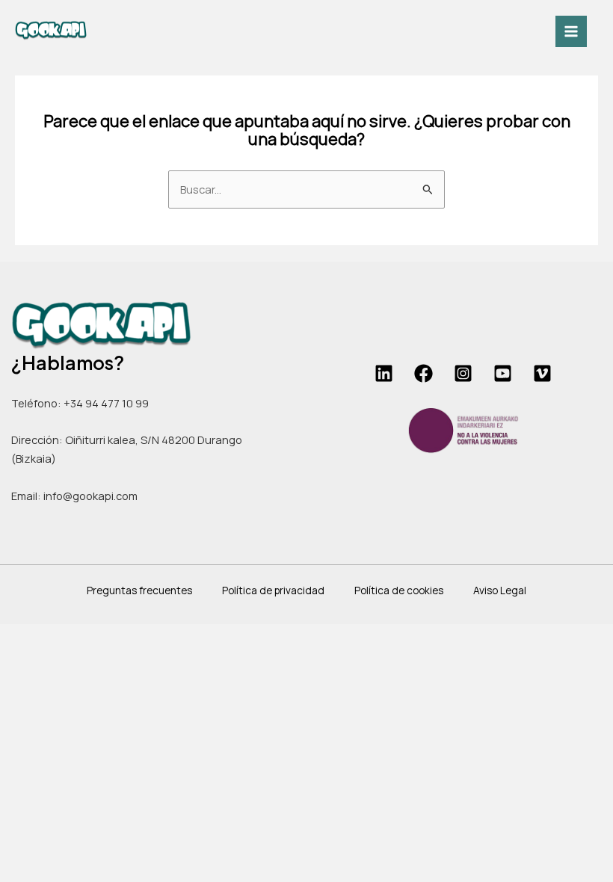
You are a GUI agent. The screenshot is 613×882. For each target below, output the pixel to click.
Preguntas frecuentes (139, 590)
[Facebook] (423, 373)
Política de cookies (398, 590)
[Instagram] (463, 373)
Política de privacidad (273, 590)
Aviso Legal (499, 590)
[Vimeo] (542, 373)
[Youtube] (503, 373)
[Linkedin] (384, 373)
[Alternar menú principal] (571, 31)
